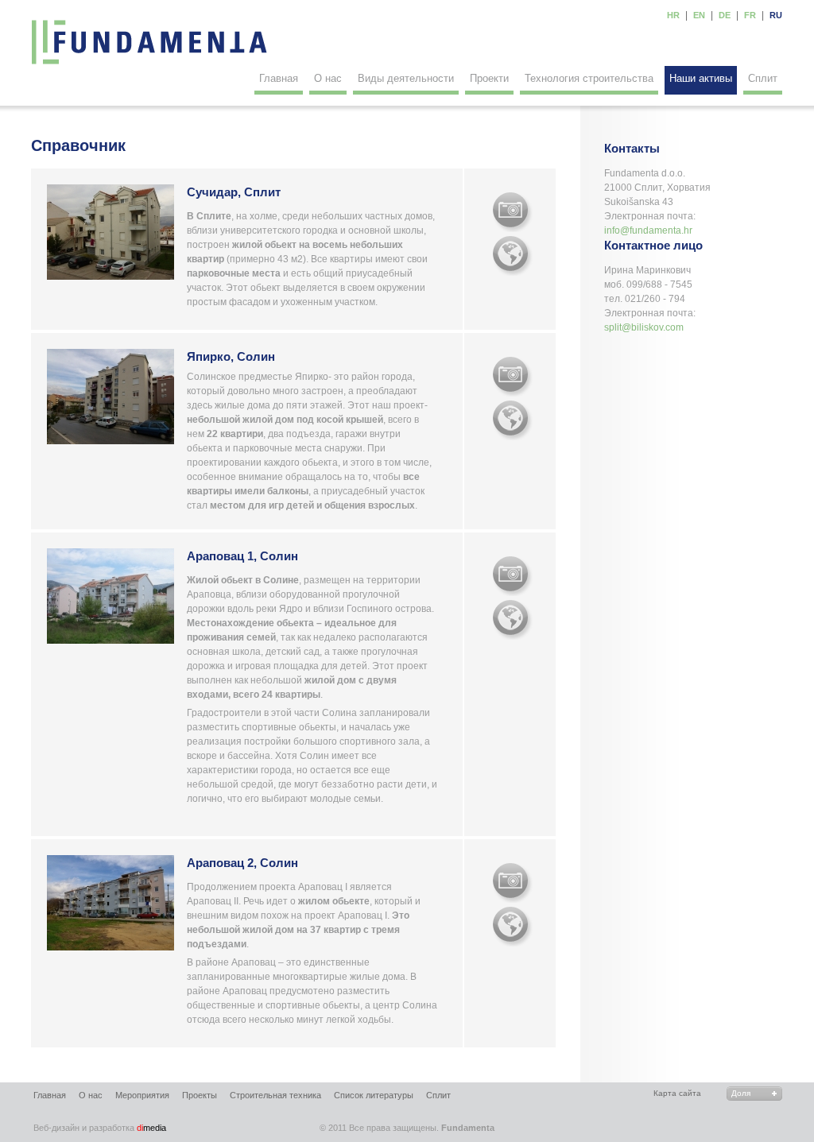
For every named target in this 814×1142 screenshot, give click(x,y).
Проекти (489, 78)
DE (725, 15)
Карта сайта (677, 1093)
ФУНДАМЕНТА (150, 42)
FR (750, 15)
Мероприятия (142, 1095)
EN (699, 15)
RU (775, 15)
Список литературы (373, 1095)
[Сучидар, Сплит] (513, 212)
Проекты (199, 1095)
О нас (328, 78)
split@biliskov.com (644, 327)
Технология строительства (589, 78)
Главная (278, 78)
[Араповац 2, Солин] (513, 883)
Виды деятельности (406, 78)
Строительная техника (275, 1095)
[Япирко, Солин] (513, 377)
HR (673, 15)
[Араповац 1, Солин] (513, 576)
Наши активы (700, 78)
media (99, 1127)
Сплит (762, 78)
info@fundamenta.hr (648, 230)
